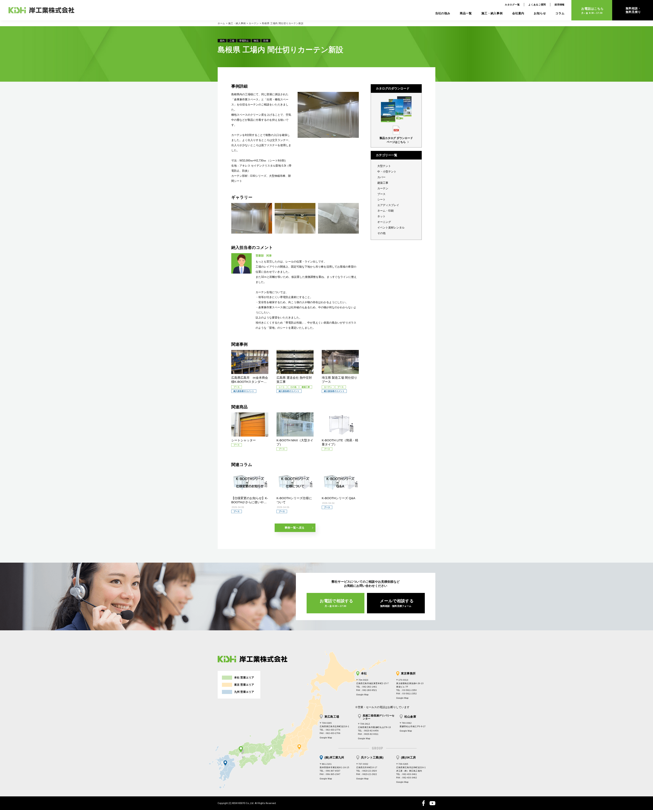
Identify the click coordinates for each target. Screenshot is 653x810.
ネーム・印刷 (385, 210)
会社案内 (518, 13)
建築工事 (382, 182)
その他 (381, 233)
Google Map (362, 694)
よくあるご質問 (537, 4)
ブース (381, 194)
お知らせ (540, 13)
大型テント (384, 166)
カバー (381, 177)
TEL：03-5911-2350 (406, 690)
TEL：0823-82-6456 (368, 731)
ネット (381, 216)
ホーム (221, 23)
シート (381, 199)
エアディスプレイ (388, 205)
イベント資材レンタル (391, 227)
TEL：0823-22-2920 (366, 771)
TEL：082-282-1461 (366, 687)
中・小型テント (386, 171)
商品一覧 (466, 13)
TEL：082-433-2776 (330, 730)
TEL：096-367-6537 (330, 771)
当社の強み (442, 13)
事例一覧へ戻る (295, 527)
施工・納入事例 (492, 13)
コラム (560, 13)
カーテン (254, 23)
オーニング (384, 221)
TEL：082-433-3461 (406, 774)
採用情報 (560, 4)
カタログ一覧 (512, 4)
